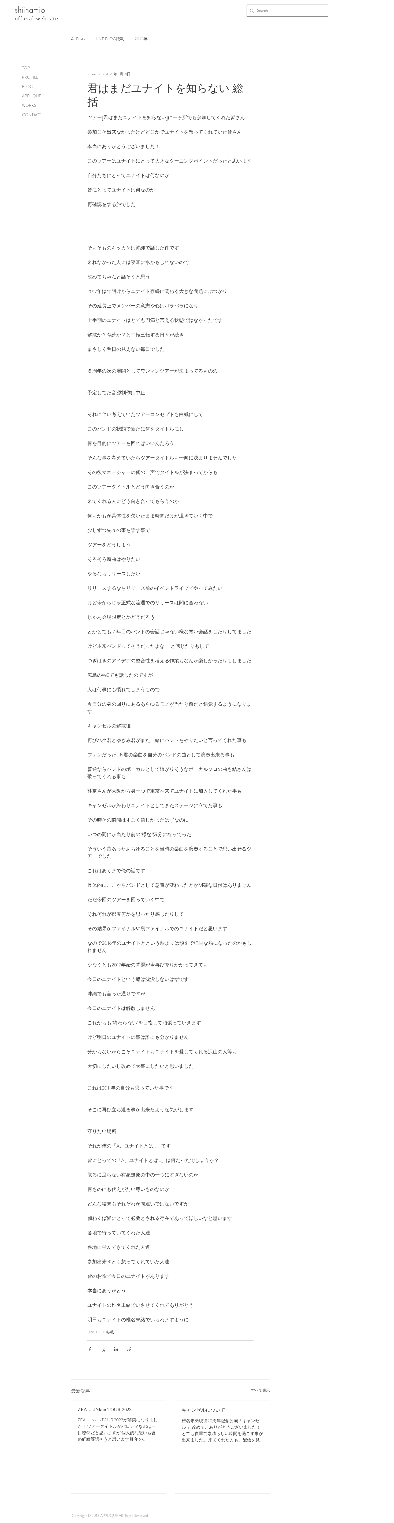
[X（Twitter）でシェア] (103, 1349)
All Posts (78, 39)
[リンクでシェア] (129, 1349)
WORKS (29, 105)
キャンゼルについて (203, 1410)
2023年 (141, 39)
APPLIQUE (31, 96)
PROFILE (30, 77)
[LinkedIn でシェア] (116, 1349)
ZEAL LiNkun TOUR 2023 (105, 1409)
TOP (26, 68)
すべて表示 (260, 1390)
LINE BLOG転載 (110, 39)
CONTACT (31, 115)
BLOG (27, 87)
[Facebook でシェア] (89, 1349)
